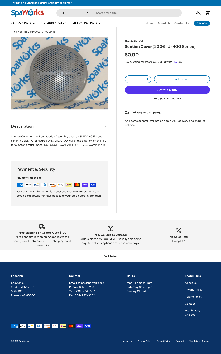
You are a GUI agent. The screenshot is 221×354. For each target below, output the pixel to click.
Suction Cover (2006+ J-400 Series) (37, 31)
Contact (190, 303)
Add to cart (182, 79)
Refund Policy (193, 296)
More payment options (167, 98)
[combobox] (119, 13)
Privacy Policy (194, 290)
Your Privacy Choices (199, 341)
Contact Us (182, 23)
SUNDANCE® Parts (52, 23)
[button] (208, 13)
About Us (164, 23)
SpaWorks (24, 341)
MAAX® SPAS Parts (84, 23)
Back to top (110, 256)
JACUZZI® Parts (21, 23)
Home (150, 23)
